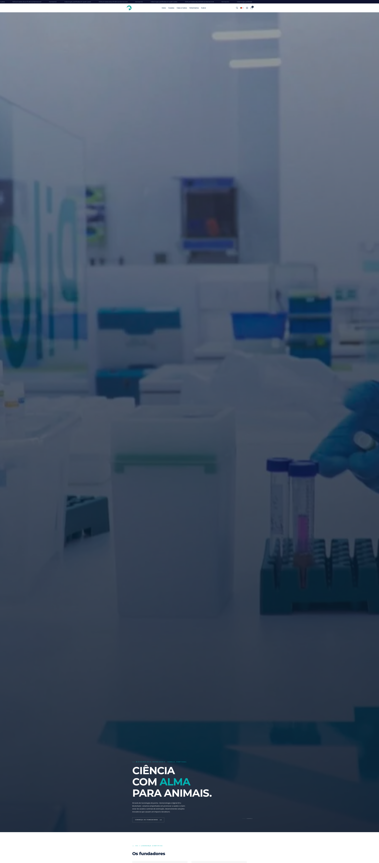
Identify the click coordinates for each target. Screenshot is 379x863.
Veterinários (194, 8)
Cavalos (171, 8)
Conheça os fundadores (146, 819)
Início (164, 8)
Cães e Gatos (182, 8)
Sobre (203, 8)
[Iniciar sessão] (247, 8)
